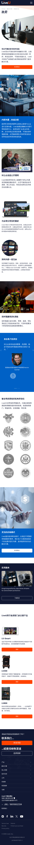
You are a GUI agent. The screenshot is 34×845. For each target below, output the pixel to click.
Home (3, 9)
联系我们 (17, 67)
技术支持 (4, 774)
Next (32, 350)
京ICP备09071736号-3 (17, 840)
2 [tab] (18, 388)
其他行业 (16, 9)
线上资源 (4, 770)
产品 (3, 762)
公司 (3, 778)
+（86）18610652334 (12, 804)
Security (4, 826)
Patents (13, 823)
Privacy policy (5, 828)
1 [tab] (15, 388)
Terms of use (5, 823)
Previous (1, 350)
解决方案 (9, 9)
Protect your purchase (17, 826)
